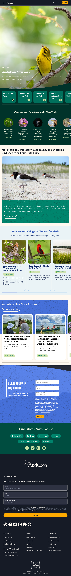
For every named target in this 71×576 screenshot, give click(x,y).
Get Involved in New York (24, 95)
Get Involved (43, 436)
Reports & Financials (10, 552)
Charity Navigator (35, 564)
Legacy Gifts (52, 547)
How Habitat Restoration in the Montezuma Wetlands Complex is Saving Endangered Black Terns (50, 337)
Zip (37, 387)
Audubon (10, 2)
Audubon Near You (54, 538)
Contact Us (18, 436)
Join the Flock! (10, 217)
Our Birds (30, 436)
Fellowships (29, 541)
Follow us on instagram (38, 448)
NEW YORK (9, 274)
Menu (4, 3)
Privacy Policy (42, 399)
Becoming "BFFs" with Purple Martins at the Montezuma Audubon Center (17, 337)
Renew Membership (54, 550)
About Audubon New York (56, 96)
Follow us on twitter (33, 448)
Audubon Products (54, 541)
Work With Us (30, 538)
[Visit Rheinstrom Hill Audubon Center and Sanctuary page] (8, 129)
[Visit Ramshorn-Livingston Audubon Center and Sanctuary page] (52, 129)
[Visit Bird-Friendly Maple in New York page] (39, 265)
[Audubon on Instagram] (5, 524)
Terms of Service (53, 399)
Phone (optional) (40, 392)
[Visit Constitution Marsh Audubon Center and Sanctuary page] (37, 129)
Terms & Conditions (45, 412)
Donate (65, 3)
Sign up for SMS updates (34, 550)
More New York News (10, 310)
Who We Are (8, 538)
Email (37, 381)
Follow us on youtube (44, 448)
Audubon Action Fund (11, 555)
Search (58, 2)
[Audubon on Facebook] (10, 524)
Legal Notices (26, 573)
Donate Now (52, 544)
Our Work (55, 436)
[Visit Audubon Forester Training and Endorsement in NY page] (14, 265)
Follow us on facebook (27, 448)
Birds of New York (8, 95)
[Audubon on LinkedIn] (20, 524)
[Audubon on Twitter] (15, 524)
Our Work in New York (39, 95)
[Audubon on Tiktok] (25, 524)
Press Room (47, 441)
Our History (7, 541)
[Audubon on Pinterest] (29, 524)
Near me (54, 2)
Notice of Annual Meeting (12, 549)
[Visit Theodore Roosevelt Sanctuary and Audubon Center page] (23, 129)
